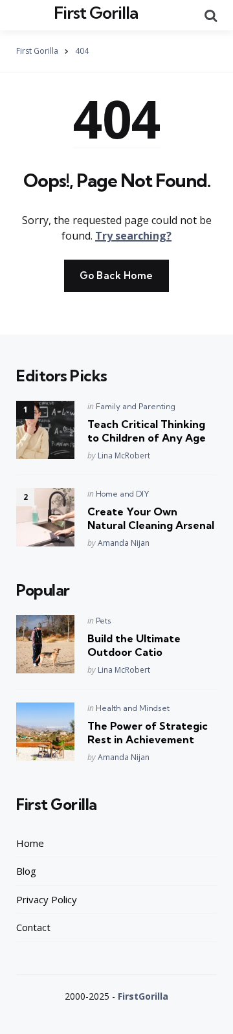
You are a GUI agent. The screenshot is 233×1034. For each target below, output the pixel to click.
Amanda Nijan (124, 542)
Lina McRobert (124, 455)
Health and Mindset (133, 708)
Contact (33, 927)
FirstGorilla (143, 996)
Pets (103, 620)
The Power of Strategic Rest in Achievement (147, 732)
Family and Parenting (135, 406)
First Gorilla (96, 12)
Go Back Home (116, 275)
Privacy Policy (46, 899)
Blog (26, 870)
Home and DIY (123, 494)
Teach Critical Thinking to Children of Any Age (146, 431)
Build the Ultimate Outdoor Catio (134, 645)
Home (30, 843)
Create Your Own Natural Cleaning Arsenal (150, 518)
